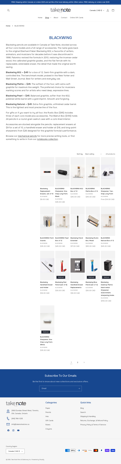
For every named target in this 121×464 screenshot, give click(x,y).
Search (83, 412)
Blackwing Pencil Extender (77, 239)
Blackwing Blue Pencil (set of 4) (92, 283)
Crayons (48, 429)
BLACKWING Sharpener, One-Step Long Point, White (46, 341)
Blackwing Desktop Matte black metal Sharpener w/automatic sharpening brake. (107, 288)
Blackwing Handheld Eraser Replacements (77, 284)
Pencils (48, 412)
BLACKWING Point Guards (47, 239)
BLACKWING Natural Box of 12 (107, 239)
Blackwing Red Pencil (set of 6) (61, 283)
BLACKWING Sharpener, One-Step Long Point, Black (61, 192)
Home (8, 26)
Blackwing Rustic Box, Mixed (92, 239)
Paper (47, 408)
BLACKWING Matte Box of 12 (92, 190)
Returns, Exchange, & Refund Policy (94, 420)
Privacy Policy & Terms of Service (93, 425)
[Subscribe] (79, 388)
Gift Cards (49, 420)
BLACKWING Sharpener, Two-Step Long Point (107, 191)
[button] (8, 10)
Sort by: (80, 154)
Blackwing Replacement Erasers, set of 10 (46, 191)
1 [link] (71, 362)
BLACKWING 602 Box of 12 (77, 190)
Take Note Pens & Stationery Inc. (21, 459)
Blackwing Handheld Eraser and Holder (46, 284)
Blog (82, 408)
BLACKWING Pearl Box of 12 (62, 239)
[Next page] (84, 362)
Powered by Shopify (38, 459)
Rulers (47, 425)
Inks (47, 416)
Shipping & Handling (87, 416)
